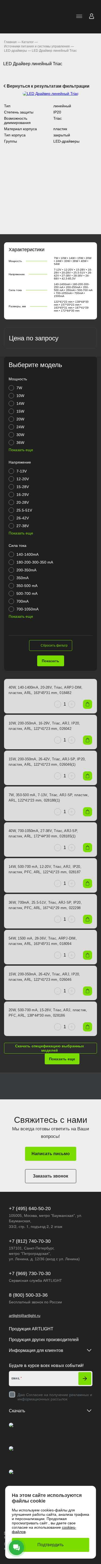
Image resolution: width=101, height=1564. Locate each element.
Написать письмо (51, 1153)
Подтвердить (50, 1544)
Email (16, 1378)
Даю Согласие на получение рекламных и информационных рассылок (55, 1397)
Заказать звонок (50, 1176)
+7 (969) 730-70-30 (30, 1273)
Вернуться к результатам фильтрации (47, 86)
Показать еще (62, 1059)
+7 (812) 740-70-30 (30, 1241)
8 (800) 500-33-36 (28, 1295)
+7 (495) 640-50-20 (30, 1208)
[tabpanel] (51, 93)
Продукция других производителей (44, 1339)
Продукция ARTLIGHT (31, 1329)
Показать (50, 661)
